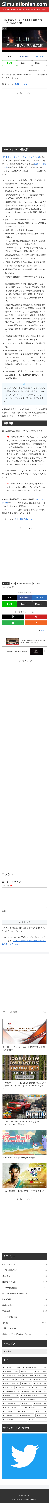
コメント (7, 886)
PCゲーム (38, 584)
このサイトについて (24, 1495)
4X (14, 584)
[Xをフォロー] (13, 617)
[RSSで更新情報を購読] (36, 622)
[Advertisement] (24, 119)
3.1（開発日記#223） (24, 519)
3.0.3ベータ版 (21, 84)
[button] (24, 63)
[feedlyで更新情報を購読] (13, 622)
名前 (4, 911)
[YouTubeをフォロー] (36, 617)
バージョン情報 (9, 587)
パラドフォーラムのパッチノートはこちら (20, 157)
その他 (7, 584)
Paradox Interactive (25, 584)
